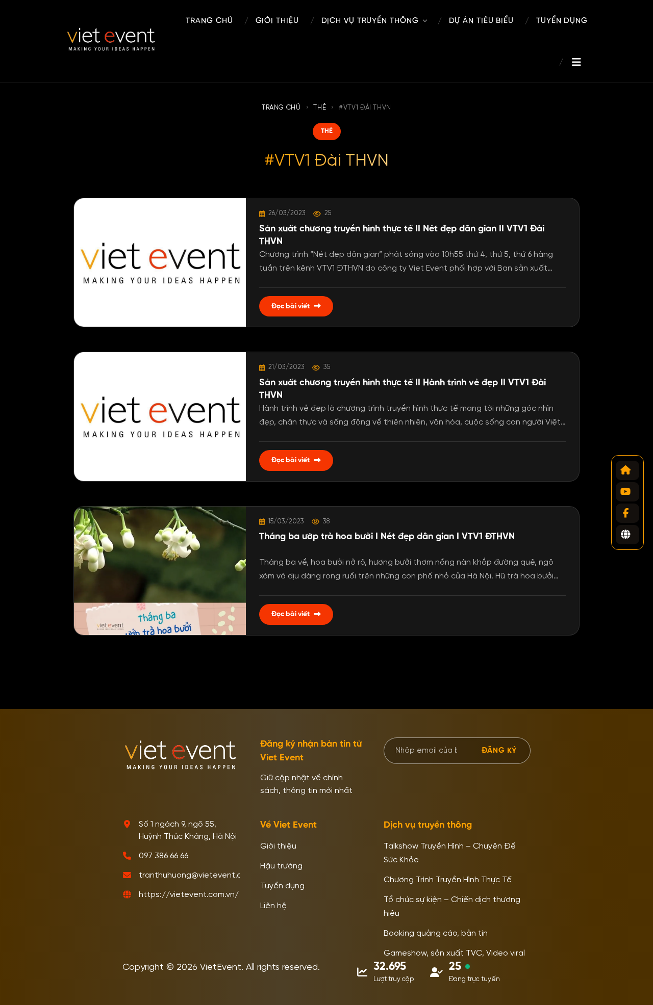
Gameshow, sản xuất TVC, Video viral (454, 953)
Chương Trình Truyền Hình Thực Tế (448, 880)
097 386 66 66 (163, 856)
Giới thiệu (278, 846)
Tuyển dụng (282, 886)
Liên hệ (273, 906)
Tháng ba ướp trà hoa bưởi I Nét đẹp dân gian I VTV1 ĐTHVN (387, 536)
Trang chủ (281, 107)
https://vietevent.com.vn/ (189, 895)
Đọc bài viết (290, 306)
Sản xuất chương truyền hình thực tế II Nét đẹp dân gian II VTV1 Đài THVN (401, 235)
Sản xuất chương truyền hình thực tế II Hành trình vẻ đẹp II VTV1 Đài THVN (402, 389)
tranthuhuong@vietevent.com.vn (201, 875)
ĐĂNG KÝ (499, 750)
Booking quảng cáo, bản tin (436, 934)
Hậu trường (281, 866)
